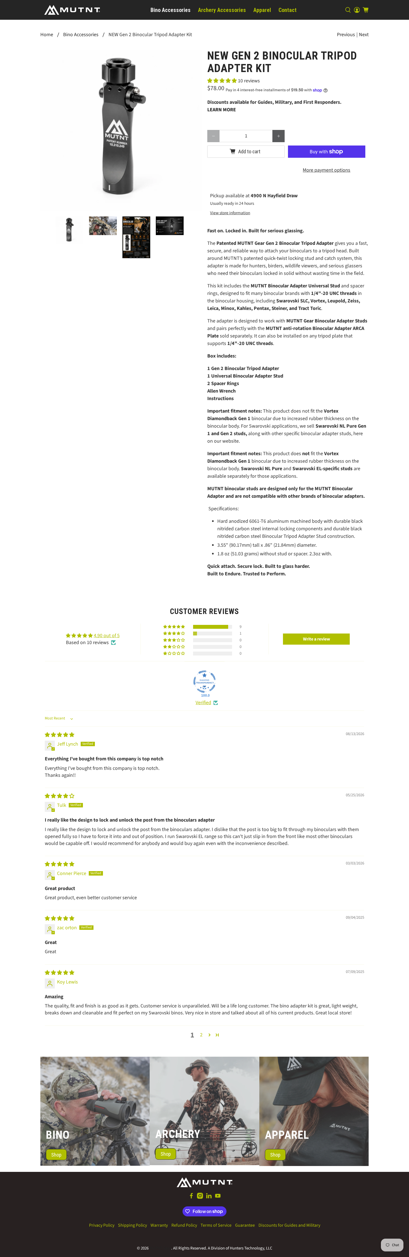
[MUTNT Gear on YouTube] (218, 1197)
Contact (288, 10)
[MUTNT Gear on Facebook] (191, 1197)
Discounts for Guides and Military (289, 1225)
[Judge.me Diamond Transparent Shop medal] (204, 682)
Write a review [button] (316, 639)
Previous (346, 34)
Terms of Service (216, 1225)
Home (46, 34)
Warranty (159, 1225)
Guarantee (245, 1225)
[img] (59, 734)
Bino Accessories (171, 10)
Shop (56, 1155)
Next (364, 34)
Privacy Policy (101, 1225)
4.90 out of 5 (107, 635)
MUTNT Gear (160, 1248)
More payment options (326, 170)
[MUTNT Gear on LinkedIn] (209, 1197)
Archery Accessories (222, 10)
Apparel (262, 10)
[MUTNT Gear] (72, 10)
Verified (203, 702)
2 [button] (201, 1034)
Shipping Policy (132, 1225)
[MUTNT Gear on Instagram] (200, 1197)
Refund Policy (184, 1225)
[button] (222, 80)
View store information (230, 213)
